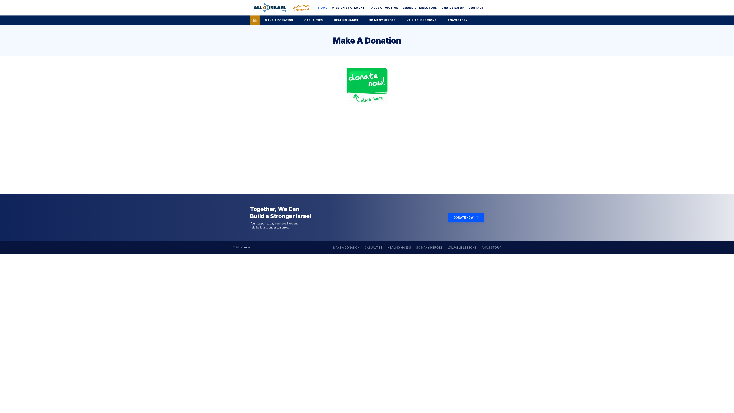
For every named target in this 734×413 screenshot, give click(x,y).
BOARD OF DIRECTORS (420, 7)
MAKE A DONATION (279, 20)
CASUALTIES (313, 20)
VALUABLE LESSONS (421, 20)
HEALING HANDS (346, 20)
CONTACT (476, 7)
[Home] (255, 20)
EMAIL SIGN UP (453, 7)
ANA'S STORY (457, 20)
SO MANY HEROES (382, 20)
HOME (322, 7)
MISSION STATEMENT (348, 7)
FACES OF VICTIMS (383, 7)
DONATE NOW (464, 217)
